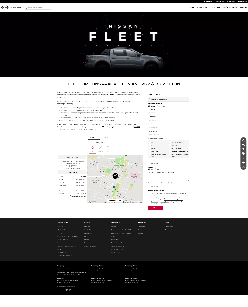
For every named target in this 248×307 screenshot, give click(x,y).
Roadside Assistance (117, 246)
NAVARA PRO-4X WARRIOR (65, 256)
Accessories (115, 239)
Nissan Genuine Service (118, 243)
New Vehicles (202, 7)
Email (150, 124)
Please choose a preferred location (160, 183)
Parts (112, 236)
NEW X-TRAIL (61, 230)
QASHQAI (60, 226)
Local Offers (88, 233)
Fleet (85, 236)
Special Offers (229, 7)
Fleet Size (151, 160)
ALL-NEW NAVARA (62, 239)
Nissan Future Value (90, 246)
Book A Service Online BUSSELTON (121, 233)
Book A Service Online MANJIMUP (121, 230)
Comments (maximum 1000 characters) (161, 172)
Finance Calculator (90, 243)
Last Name (152, 116)
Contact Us (141, 226)
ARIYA (59, 249)
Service (113, 226)
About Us (141, 230)
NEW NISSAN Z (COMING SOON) (66, 246)
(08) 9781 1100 (66, 282)
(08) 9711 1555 (99, 270)
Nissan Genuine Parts (117, 249)
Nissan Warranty (116, 252)
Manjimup (94, 137)
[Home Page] (4, 8)
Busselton (106, 137)
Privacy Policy (165, 202)
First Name (152, 109)
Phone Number (153, 131)
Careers (140, 233)
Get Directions (115, 200)
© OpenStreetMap (137, 202)
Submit (152, 208)
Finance (86, 239)
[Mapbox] (92, 201)
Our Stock (216, 7)
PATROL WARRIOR (62, 252)
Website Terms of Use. (157, 204)
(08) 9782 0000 (75, 163)
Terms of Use (169, 230)
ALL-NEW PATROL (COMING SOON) (67, 236)
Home (192, 7)
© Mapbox (128, 202)
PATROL (59, 233)
